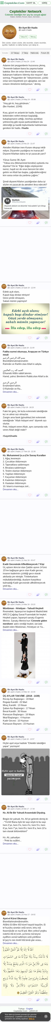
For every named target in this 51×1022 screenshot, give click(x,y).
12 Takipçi (15, 53)
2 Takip (25, 53)
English (29, 1009)
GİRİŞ (44, 3)
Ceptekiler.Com (14, 3)
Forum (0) (45, 53)
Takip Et (23, 37)
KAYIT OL (31, 3)
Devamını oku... (10, 392)
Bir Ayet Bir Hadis (16, 59)
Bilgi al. (32, 1019)
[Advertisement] (25, 254)
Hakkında (34, 53)
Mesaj (33, 37)
